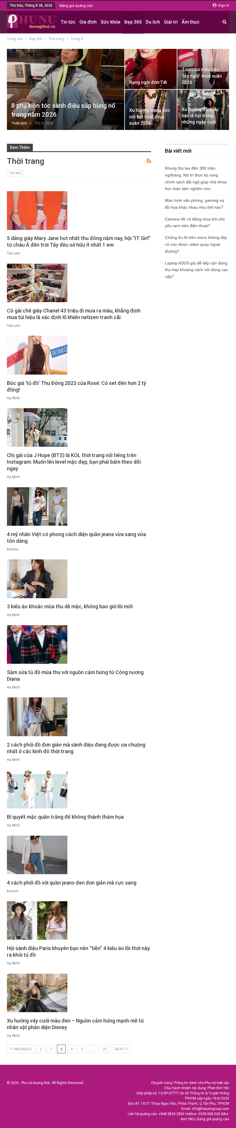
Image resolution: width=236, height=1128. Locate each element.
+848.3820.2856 (171, 1114)
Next (120, 1049)
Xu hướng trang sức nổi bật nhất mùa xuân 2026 (149, 117)
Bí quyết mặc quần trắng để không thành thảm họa (65, 817)
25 (105, 1049)
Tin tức (68, 22)
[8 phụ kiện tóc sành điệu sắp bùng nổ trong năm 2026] (65, 89)
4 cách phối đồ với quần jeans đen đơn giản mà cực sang (71, 883)
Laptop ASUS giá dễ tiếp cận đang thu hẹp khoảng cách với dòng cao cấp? (196, 270)
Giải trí (171, 22)
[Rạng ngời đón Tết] (150, 69)
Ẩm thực (190, 22)
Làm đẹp (15, 172)
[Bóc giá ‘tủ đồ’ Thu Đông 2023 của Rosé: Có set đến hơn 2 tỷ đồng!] (37, 355)
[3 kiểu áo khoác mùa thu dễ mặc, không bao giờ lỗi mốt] (37, 578)
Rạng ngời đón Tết (148, 82)
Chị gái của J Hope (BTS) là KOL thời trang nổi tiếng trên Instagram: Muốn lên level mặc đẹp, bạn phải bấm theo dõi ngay (74, 461)
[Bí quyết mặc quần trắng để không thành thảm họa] (37, 789)
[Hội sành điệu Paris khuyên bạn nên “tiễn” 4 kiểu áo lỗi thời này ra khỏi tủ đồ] (37, 920)
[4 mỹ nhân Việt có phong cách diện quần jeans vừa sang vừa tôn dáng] (37, 506)
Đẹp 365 (133, 22)
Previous (22, 1049)
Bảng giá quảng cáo (76, 5)
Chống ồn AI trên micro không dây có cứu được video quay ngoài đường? (196, 244)
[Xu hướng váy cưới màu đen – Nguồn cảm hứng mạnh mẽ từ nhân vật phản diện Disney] (37, 993)
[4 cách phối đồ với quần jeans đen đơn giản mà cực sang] (37, 855)
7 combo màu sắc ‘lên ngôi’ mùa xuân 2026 (202, 76)
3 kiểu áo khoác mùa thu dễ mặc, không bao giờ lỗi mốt (70, 606)
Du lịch (153, 22)
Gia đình (88, 22)
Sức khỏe (110, 22)
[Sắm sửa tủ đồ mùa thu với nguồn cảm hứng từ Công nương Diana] (37, 644)
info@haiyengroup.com (210, 1109)
